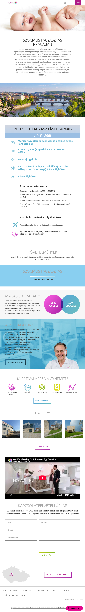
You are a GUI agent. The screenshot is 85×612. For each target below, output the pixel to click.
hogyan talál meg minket (58, 575)
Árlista (66, 591)
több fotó (42, 447)
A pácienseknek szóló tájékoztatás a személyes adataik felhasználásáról (34, 608)
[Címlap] (12, 2)
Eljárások (27, 591)
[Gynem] (11, 429)
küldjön (47, 555)
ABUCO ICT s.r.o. (77, 599)
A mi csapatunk (15, 362)
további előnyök (42, 401)
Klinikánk (14, 591)
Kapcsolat (21, 595)
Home (5, 591)
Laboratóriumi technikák (47, 591)
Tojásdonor (8, 595)
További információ (42, 279)
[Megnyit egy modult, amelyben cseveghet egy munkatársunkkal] (74, 608)
